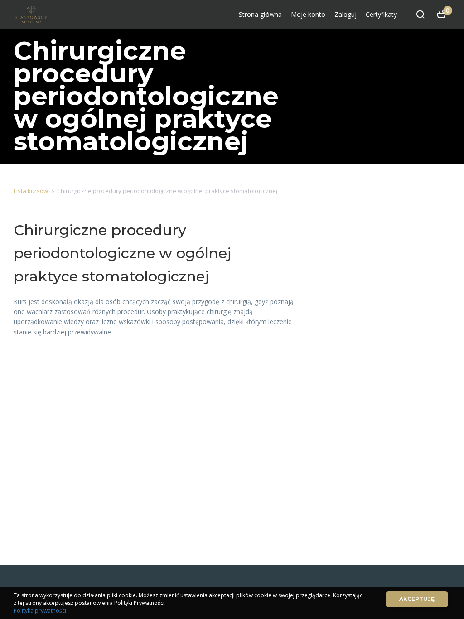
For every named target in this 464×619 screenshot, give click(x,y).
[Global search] (420, 14)
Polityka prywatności (40, 610)
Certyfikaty (381, 14)
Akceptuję (417, 598)
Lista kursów (31, 191)
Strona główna (260, 14)
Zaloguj (345, 14)
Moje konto (308, 14)
